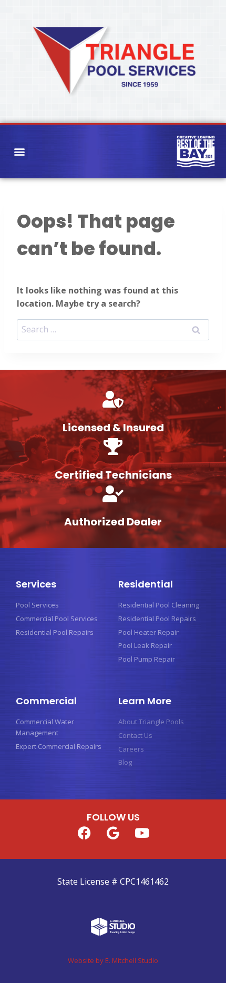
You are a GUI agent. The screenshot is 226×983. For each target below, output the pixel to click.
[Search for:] (113, 329)
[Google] (113, 832)
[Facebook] (84, 832)
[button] (19, 151)
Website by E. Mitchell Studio (113, 960)
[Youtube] (142, 832)
